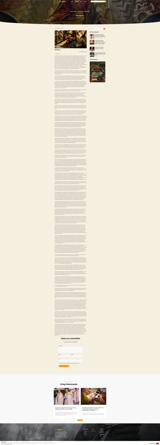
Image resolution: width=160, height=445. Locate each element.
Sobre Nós (77, 1)
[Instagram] (100, 434)
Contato (85, 1)
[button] (80, 420)
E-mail (72, 354)
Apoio (93, 429)
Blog (81, 1)
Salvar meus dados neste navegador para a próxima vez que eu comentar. (69, 363)
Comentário (60, 345)
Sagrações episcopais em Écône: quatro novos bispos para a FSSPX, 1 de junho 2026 (100, 35)
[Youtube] (102, 434)
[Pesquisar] (105, 1)
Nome (60, 354)
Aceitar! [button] (157, 443)
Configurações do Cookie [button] (152, 443)
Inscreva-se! (94, 79)
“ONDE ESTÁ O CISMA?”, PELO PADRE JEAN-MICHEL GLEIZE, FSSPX (100, 53)
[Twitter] (100, 435)
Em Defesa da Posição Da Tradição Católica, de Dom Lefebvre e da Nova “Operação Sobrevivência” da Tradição (92, 409)
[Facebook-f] (103, 434)
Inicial (72, 1)
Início (55, 28)
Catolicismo (80, 13)
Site (59, 358)
